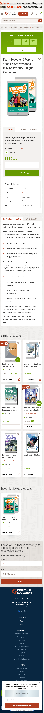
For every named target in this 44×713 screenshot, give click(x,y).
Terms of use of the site (21, 646)
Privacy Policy (21, 649)
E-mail (3, 559)
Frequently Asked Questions (22, 659)
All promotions (21, 640)
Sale (21, 624)
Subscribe (21, 581)
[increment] (36, 165)
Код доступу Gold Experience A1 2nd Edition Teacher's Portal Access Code (9, 456)
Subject (3, 569)
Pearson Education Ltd (29, 193)
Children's (22, 677)
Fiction (22, 671)
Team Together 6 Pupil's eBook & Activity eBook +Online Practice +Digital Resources (11, 518)
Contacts (22, 656)
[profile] (32, 13)
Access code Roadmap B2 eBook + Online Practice (32, 365)
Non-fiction (21, 674)
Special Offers (22, 617)
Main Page (4, 27)
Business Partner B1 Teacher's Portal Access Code (9, 365)
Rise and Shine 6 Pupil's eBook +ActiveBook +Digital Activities (32, 409)
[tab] (21, 129)
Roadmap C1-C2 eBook (32, 455)
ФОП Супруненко (18, 148)
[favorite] (39, 58)
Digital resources (24, 27)
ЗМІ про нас (22, 653)
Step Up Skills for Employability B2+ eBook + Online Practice (8, 409)
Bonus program (22, 637)
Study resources (13, 27)
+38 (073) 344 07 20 (21, 598)
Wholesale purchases (22, 634)
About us (21, 643)
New (21, 621)
